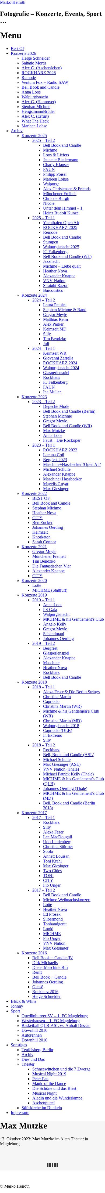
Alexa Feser (53, 832)
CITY (37, 517)
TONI (48, 875)
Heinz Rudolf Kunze (61, 213)
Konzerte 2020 (34, 580)
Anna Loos (31, 92)
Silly (47, 334)
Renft (37, 972)
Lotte (36, 585)
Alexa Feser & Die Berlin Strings (71, 691)
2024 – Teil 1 (43, 348)
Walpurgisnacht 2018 (61, 725)
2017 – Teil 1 (43, 817)
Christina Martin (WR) (62, 706)
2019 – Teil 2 (43, 643)
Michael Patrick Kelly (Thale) (68, 774)
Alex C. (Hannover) (39, 101)
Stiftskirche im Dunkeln (42, 1107)
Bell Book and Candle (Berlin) (69, 411)
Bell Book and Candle (41, 87)
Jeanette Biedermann (60, 159)
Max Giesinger (55, 488)
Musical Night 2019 (49, 1074)
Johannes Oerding (47, 527)
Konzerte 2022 (34, 493)
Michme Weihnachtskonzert (66, 899)
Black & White (23, 1001)
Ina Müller (52, 392)
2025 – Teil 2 (43, 140)
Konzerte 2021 (34, 546)
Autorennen (32, 1035)
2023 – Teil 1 (43, 445)
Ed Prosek (52, 914)
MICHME (52, 933)
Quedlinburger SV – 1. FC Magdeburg (55, 1016)
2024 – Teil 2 (43, 300)
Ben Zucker (42, 522)
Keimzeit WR (54, 353)
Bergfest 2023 (55, 459)
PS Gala (50, 609)
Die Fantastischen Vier (51, 566)
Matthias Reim (55, 319)
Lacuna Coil (53, 454)
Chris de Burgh (56, 198)
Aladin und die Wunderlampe (57, 1098)
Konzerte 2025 (34, 135)
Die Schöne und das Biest (54, 1088)
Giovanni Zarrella (58, 358)
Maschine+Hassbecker (62, 479)
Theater (28, 1064)
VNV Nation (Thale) (61, 769)
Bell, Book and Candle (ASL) (68, 754)
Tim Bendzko (54, 338)
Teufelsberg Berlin (37, 1049)
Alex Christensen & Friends (66, 188)
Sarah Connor (44, 542)
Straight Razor (55, 285)
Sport (15, 1011)
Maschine (51, 662)
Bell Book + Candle (49, 977)
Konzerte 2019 (34, 595)
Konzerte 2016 (34, 953)
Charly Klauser (56, 164)
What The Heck (35, 121)
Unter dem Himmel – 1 (62, 208)
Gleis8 (37, 986)
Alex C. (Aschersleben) (42, 68)
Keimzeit (40, 532)
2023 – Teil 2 (43, 401)
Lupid (48, 928)
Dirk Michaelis (45, 962)
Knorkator (41, 537)
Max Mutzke (54, 430)
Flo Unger (52, 885)
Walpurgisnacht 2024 (61, 367)
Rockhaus (51, 377)
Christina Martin (57, 696)
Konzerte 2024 (34, 295)
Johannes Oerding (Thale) (65, 788)
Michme (50, 150)
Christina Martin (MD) (62, 720)
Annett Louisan (56, 856)
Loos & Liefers (56, 155)
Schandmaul (53, 633)
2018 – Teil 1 (43, 687)
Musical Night (44, 1093)
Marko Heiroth (12, 2)
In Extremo (52, 735)
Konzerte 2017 (34, 812)
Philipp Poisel (54, 174)
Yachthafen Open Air (61, 222)
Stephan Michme (36, 106)
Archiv (17, 130)
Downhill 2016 (34, 1030)
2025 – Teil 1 (43, 217)
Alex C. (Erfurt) (35, 116)
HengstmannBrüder (38, 111)
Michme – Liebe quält (61, 266)
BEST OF (41, 498)
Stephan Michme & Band (64, 309)
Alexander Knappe (59, 276)
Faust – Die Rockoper (61, 440)
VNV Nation (54, 280)
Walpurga (51, 184)
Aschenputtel (43, 1103)
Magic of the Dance (49, 1083)
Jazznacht (51, 261)
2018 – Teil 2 (43, 745)
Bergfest (50, 648)
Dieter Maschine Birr (50, 967)
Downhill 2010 (34, 1040)
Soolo (48, 851)
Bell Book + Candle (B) (52, 957)
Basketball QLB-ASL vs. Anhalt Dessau (56, 1025)
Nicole (48, 203)
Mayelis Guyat (55, 483)
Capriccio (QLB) (57, 730)
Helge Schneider (36, 58)
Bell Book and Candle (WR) (67, 425)
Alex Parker (53, 324)
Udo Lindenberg (57, 841)
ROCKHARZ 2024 (60, 363)
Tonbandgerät (54, 924)
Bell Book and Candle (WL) (67, 256)
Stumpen (50, 242)
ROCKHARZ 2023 (60, 450)
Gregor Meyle (55, 314)
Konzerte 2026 (23, 53)
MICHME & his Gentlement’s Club (73, 619)
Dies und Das (33, 1059)
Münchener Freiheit (59, 193)
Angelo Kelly (54, 624)
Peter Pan (40, 1078)
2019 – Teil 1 (43, 600)
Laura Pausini (54, 305)
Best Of (17, 48)
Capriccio (51, 701)
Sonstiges (19, 1045)
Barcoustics (53, 290)
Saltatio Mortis (34, 63)
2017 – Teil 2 (43, 890)
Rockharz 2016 (45, 991)
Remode (29, 77)
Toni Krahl (52, 861)
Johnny (17, 1006)
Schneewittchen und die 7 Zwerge (61, 1069)
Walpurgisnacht (35, 97)
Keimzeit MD (54, 329)
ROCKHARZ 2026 (39, 72)
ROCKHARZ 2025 (60, 227)
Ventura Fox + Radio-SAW (45, 82)
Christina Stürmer (58, 846)
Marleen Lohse (34, 126)
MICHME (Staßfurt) (49, 590)
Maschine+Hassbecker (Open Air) (72, 464)
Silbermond (53, 919)
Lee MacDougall (57, 837)
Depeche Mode (56, 406)
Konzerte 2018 (34, 682)
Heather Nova (55, 271)
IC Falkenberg (55, 251)
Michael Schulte (57, 469)
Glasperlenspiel (56, 372)
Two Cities (52, 870)
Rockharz (51, 672)
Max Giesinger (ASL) (61, 764)
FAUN (49, 169)
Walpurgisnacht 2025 (61, 247)
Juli (46, 343)
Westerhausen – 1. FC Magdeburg (51, 1020)
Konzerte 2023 (34, 396)
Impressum (20, 1112)
